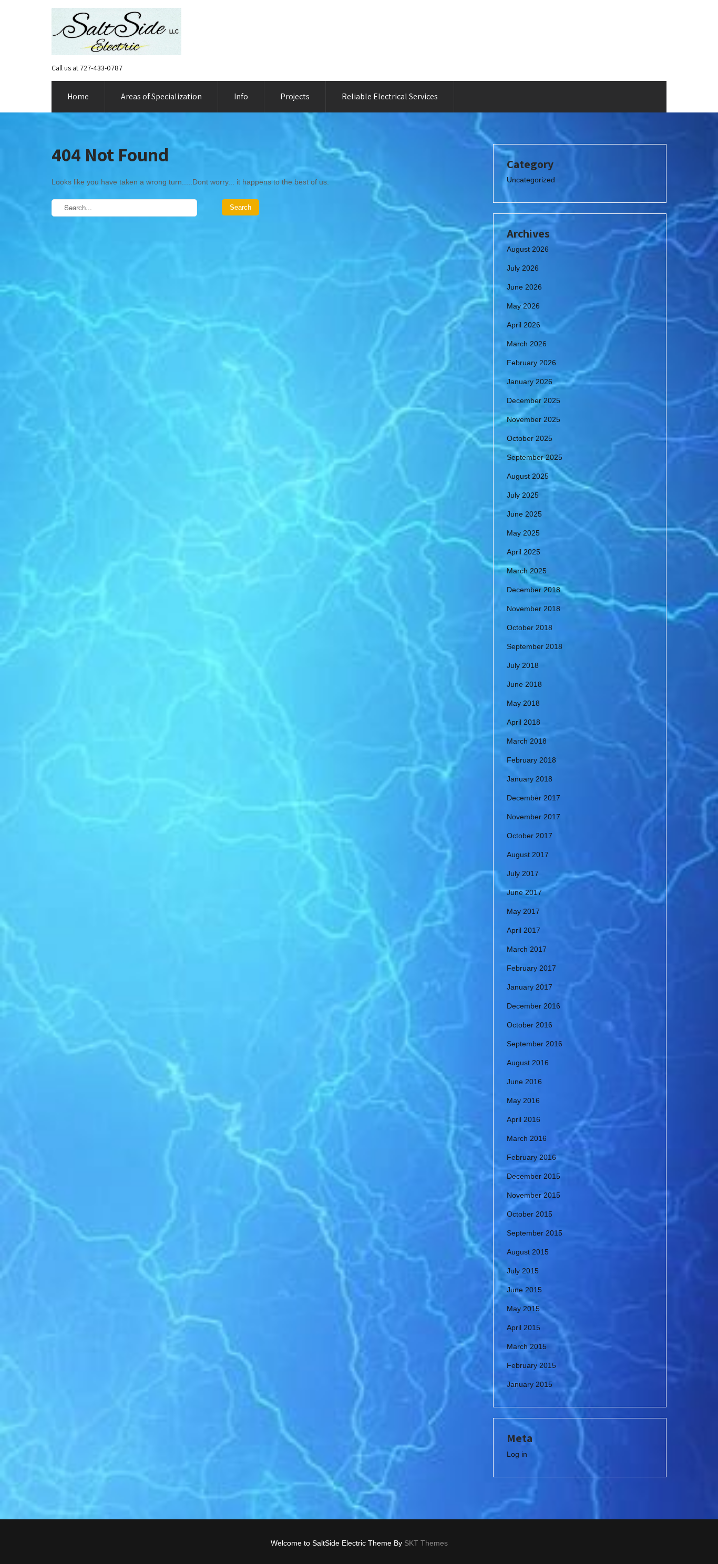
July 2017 (523, 873)
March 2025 (527, 571)
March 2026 (527, 343)
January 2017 (529, 987)
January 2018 (529, 779)
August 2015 (528, 1252)
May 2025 (523, 533)
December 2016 (533, 1006)
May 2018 (523, 703)
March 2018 (527, 741)
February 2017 (531, 968)
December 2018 (533, 589)
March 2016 (527, 1138)
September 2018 (534, 646)
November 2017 (533, 816)
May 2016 (523, 1100)
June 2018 (524, 684)
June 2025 (524, 514)
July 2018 (523, 665)
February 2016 (531, 1157)
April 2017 (523, 930)
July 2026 (523, 268)
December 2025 (533, 400)
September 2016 (534, 1044)
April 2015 (523, 1327)
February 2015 (531, 1365)
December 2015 (533, 1176)
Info (241, 96)
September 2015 (534, 1233)
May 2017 (523, 911)
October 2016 (529, 1025)
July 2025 (523, 495)
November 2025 (533, 419)
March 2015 (527, 1346)
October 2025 (529, 438)
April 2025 (523, 552)
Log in (517, 1454)
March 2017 (527, 949)
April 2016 (523, 1119)
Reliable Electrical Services (390, 96)
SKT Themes (426, 1543)
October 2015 (529, 1214)
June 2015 (524, 1289)
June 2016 (524, 1081)
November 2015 (533, 1195)
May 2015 (523, 1308)
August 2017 (528, 854)
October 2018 (529, 627)
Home (78, 96)
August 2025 (528, 476)
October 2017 (529, 835)
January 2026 (529, 381)
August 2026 (528, 249)
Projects (295, 96)
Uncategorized (531, 180)
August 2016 (528, 1062)
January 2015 (529, 1384)
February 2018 (531, 760)
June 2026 (524, 287)
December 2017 (533, 798)
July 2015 (523, 1271)
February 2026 (531, 362)
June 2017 (524, 892)
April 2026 (523, 325)
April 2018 (523, 722)
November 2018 (533, 608)
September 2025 (534, 457)
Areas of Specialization (161, 96)
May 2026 (523, 306)
